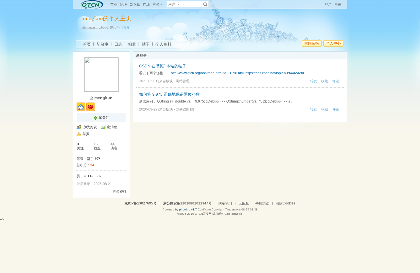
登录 (328, 4)
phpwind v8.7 (188, 209)
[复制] (126, 27)
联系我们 (225, 203)
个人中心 (333, 43)
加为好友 (90, 127)
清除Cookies (285, 203)
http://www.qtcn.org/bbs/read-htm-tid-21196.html (208, 73)
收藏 (324, 81)
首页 (113, 4)
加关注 (104, 118)
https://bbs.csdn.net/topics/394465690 (274, 73)
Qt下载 (135, 4)
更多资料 (119, 192)
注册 (338, 4)
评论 (335, 81)
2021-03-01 (148, 81)
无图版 (244, 203)
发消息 (112, 127)
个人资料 (163, 44)
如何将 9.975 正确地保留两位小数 (169, 94)
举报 (86, 134)
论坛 (123, 4)
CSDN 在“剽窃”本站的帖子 (162, 66)
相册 (132, 44)
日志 (118, 44)
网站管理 (182, 81)
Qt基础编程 (184, 109)
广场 (146, 4)
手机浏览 (262, 203)
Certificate (204, 209)
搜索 (205, 4)
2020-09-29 (148, 109)
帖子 (146, 44)
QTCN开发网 (203, 213)
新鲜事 (103, 44)
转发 (313, 81)
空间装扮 (311, 43)
